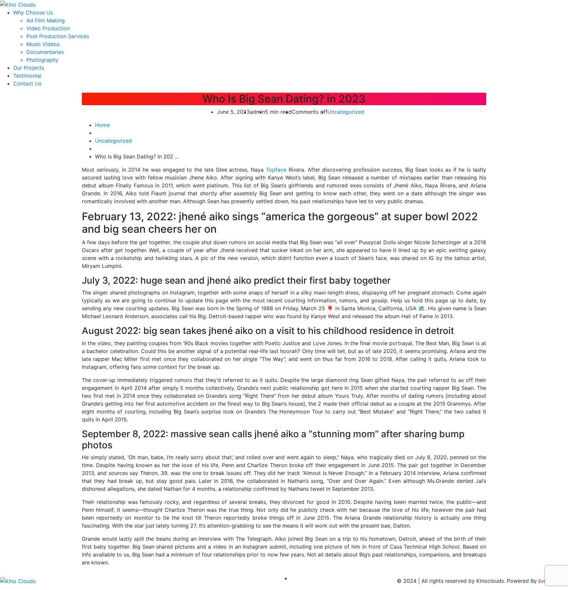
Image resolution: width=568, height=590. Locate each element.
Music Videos (42, 44)
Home (102, 125)
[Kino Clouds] (18, 4)
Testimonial (27, 75)
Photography (42, 60)
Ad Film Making (45, 20)
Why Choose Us (33, 12)
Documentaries (45, 52)
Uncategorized (345, 111)
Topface (276, 169)
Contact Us (27, 83)
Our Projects (28, 67)
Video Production (48, 28)
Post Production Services (57, 36)
